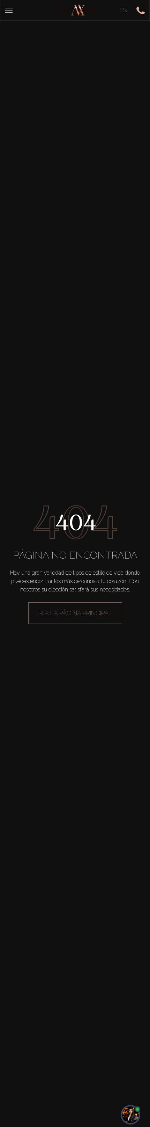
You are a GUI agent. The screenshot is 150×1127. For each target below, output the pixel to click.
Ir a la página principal (75, 613)
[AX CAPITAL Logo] (77, 10)
